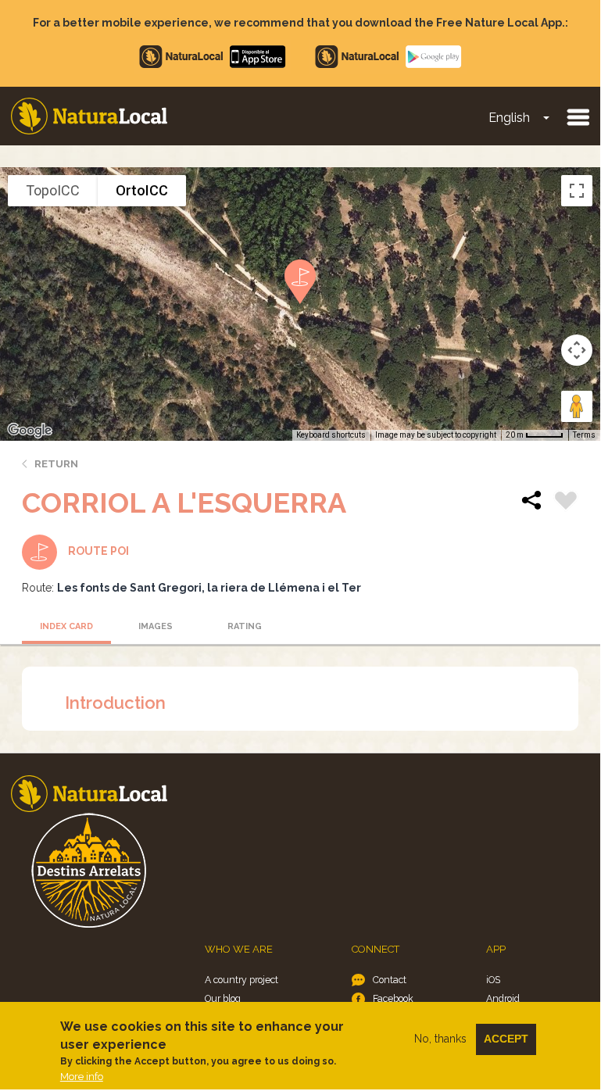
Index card (66, 626)
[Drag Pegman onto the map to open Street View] (576, 406)
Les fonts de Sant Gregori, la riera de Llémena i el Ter (209, 587)
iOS (493, 979)
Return (56, 464)
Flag (565, 502)
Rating (244, 626)
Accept (506, 1038)
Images (155, 626)
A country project (241, 979)
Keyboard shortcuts (331, 435)
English (509, 117)
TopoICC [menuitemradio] (53, 190)
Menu (577, 116)
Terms (584, 435)
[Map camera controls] (576, 350)
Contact (389, 979)
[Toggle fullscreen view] (576, 190)
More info (81, 1076)
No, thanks (440, 1038)
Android (503, 998)
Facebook (393, 998)
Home (89, 116)
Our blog (223, 998)
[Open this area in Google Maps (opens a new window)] (29, 430)
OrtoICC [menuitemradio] (142, 190)
